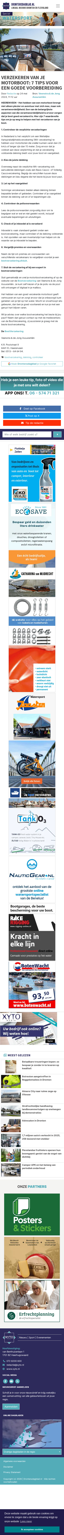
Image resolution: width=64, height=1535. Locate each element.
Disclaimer (8, 1467)
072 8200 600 (14, 1361)
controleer (37, 357)
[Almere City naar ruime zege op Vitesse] (11, 1096)
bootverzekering (13, 357)
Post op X (33, 415)
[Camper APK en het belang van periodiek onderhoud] (11, 1170)
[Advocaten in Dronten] (11, 1125)
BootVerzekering (14, 331)
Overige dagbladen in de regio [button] (19, 1451)
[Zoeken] (57, 434)
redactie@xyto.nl (15, 1365)
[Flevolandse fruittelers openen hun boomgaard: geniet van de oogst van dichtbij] (11, 1155)
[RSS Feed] (18, 1381)
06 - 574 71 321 (44, 393)
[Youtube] (12, 1381)
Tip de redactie (34, 422)
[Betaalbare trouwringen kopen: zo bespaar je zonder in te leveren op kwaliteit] (11, 1066)
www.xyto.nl (13, 1369)
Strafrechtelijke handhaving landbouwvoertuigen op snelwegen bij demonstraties (41, 1109)
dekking (27, 357)
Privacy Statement (12, 1472)
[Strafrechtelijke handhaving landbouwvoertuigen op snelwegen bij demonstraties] (11, 1111)
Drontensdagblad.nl (22, 4)
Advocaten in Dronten (34, 1120)
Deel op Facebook (34, 408)
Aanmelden (11, 1406)
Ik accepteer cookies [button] (32, 1529)
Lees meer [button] (26, 1521)
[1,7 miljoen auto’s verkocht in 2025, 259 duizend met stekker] (11, 1140)
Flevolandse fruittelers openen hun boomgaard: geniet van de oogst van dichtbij (42, 1153)
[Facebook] (5, 1381)
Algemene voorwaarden (14, 1461)
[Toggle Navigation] (58, 6)
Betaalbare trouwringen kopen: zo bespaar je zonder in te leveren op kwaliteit (40, 1065)
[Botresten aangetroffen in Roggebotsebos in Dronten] (11, 1081)
